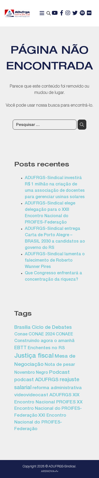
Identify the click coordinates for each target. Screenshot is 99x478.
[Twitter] (75, 13)
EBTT (20, 348)
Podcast (59, 372)
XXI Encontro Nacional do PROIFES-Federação (40, 422)
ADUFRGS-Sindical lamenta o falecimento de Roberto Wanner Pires (55, 260)
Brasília (22, 327)
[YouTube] (55, 13)
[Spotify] (82, 13)
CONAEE (64, 335)
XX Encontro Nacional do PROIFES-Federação (48, 409)
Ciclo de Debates (52, 327)
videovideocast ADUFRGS (43, 395)
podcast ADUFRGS (36, 380)
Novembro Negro (31, 373)
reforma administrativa (57, 388)
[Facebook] (61, 13)
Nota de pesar (60, 365)
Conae (20, 334)
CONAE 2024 (42, 334)
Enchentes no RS (46, 348)
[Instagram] (67, 13)
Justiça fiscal (34, 356)
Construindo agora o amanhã (44, 341)
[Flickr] (89, 13)
